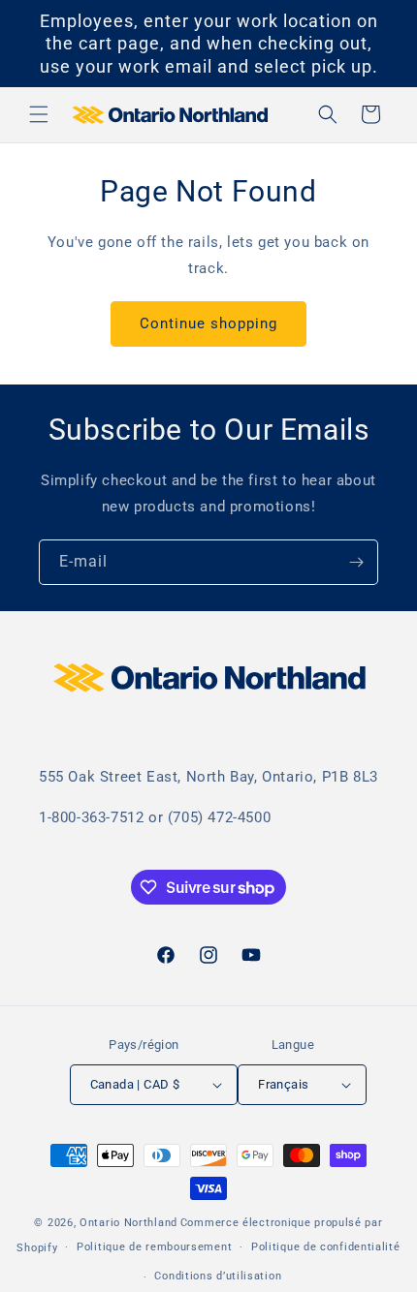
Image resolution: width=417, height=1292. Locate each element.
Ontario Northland (128, 1222)
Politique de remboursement (154, 1247)
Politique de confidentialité (326, 1247)
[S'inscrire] (356, 562)
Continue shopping (208, 323)
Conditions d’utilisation (217, 1276)
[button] (38, 114)
